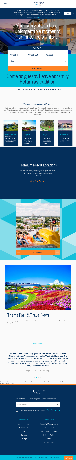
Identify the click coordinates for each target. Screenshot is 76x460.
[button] (18, 252)
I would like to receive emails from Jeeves (32, 410)
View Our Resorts (38, 181)
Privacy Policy (48, 435)
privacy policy (44, 17)
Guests (49, 54)
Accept (67, 13)
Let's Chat (68, 458)
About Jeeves (23, 424)
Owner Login (49, 428)
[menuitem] (24, 431)
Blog (23, 431)
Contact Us (23, 428)
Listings (23, 439)
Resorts (14, 61)
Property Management (49, 424)
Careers (24, 435)
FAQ (49, 439)
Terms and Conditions (48, 431)
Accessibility (49, 442)
